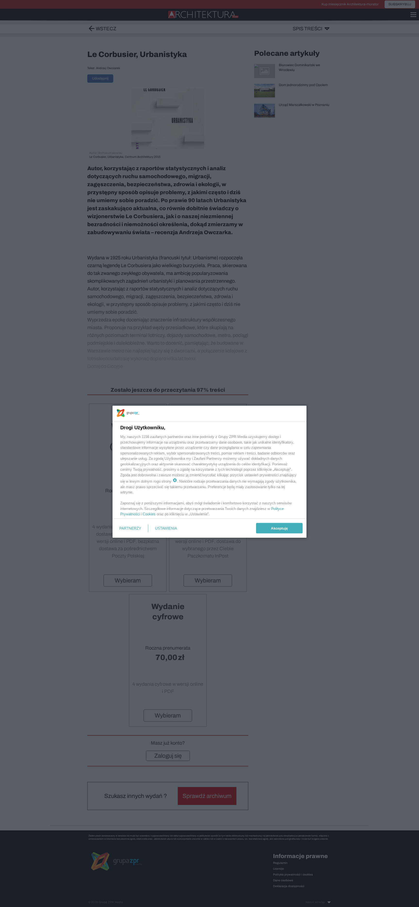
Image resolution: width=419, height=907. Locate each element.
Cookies (149, 514)
